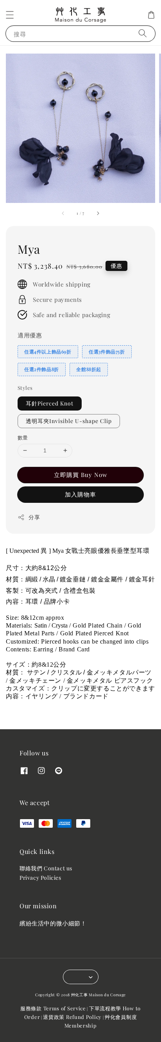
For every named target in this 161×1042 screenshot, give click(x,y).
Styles (25, 387)
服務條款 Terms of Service (53, 1008)
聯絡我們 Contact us (46, 868)
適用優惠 (30, 335)
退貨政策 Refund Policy (72, 1016)
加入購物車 (80, 494)
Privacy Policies (40, 877)
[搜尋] (142, 33)
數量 (23, 437)
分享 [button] (34, 517)
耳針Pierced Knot (49, 403)
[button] (9, 14)
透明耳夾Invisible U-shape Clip (69, 421)
